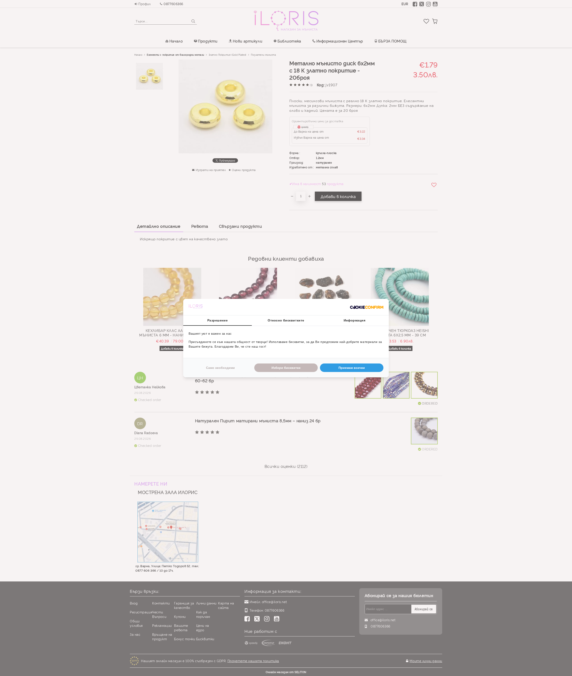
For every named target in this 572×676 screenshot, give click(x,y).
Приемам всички (352, 368)
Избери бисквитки (286, 368)
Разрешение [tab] (217, 320)
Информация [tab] (355, 320)
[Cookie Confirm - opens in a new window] (366, 307)
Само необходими (220, 368)
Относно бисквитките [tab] (286, 320)
